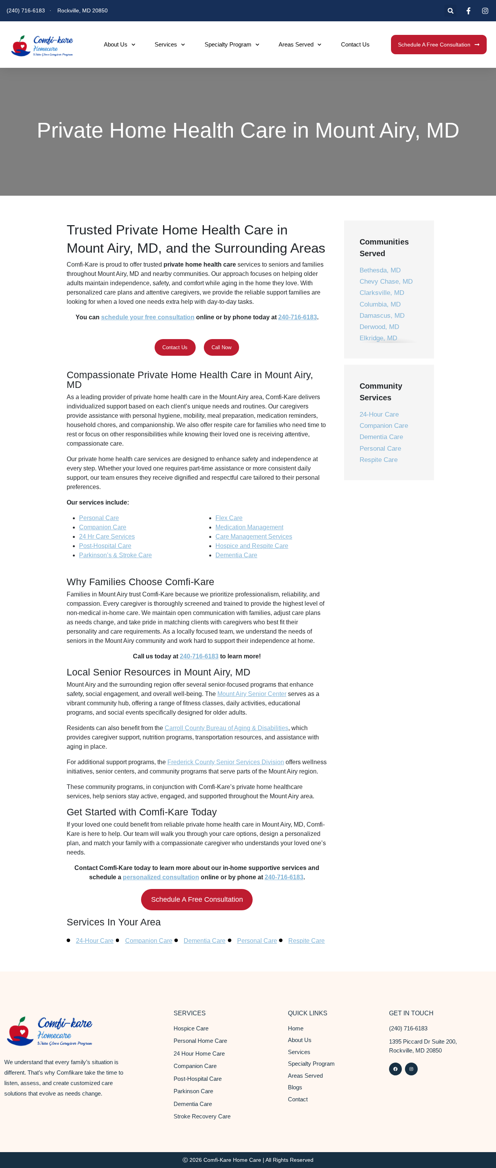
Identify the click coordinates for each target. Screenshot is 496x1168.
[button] (450, 11)
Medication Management (249, 527)
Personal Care (99, 518)
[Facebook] (395, 1069)
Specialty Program (228, 44)
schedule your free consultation (148, 317)
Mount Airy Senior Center (251, 694)
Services (166, 44)
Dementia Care (236, 555)
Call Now (221, 347)
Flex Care (229, 518)
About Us (115, 44)
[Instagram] (411, 1069)
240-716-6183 (297, 317)
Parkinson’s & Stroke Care (115, 555)
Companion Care (102, 527)
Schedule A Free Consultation (197, 899)
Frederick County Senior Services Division (225, 762)
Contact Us (355, 44)
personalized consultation (161, 877)
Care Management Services (253, 536)
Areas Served (296, 44)
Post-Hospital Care (105, 546)
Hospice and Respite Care (251, 546)
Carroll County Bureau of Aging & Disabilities (226, 728)
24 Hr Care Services (107, 536)
